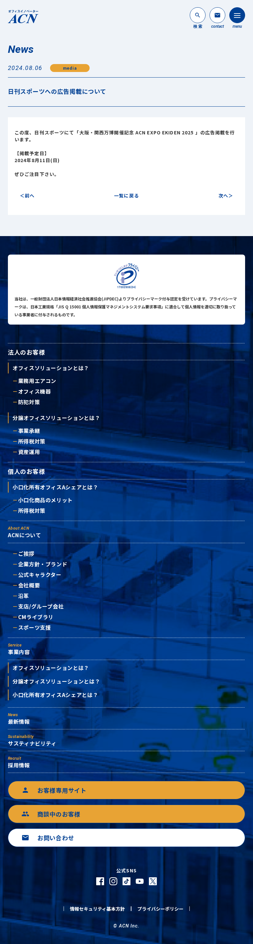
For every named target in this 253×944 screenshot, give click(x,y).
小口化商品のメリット (45, 500)
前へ (30, 195)
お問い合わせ (47, 837)
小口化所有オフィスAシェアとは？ (55, 487)
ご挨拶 (26, 553)
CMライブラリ (36, 617)
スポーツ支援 (34, 627)
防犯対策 (29, 402)
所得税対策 (31, 441)
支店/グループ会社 (41, 606)
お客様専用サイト (54, 790)
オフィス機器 (34, 391)
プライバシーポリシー (160, 908)
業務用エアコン (37, 381)
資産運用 (29, 452)
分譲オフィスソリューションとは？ (56, 418)
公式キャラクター (40, 574)
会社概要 (29, 585)
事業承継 (29, 431)
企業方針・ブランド (42, 564)
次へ (223, 195)
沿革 (23, 596)
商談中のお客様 (50, 814)
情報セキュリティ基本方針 (97, 908)
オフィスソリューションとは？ (51, 368)
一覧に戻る (126, 195)
